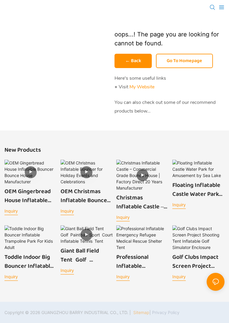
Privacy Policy (166, 312)
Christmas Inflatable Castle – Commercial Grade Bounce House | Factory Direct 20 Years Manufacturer (142, 202)
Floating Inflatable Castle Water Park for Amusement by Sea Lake (197, 190)
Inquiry (11, 210)
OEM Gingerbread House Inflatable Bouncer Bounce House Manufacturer (27, 196)
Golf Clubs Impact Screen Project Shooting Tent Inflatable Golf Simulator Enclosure (195, 261)
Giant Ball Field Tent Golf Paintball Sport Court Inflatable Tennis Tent (82, 255)
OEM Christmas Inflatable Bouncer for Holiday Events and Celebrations (85, 196)
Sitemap (140, 312)
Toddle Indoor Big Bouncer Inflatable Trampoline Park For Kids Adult (30, 261)
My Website (141, 87)
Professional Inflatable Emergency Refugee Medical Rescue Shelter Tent (138, 261)
